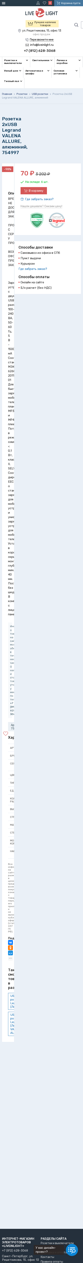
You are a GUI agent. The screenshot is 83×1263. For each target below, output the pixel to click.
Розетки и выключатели (57, 1243)
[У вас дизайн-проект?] (72, 1250)
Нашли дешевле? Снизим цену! (41, 206)
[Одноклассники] (10, 947)
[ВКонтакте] (10, 942)
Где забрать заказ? (39, 199)
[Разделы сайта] (4, 3)
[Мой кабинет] (38, 3)
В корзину (36, 191)
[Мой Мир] (10, 953)
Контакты (47, 1257)
